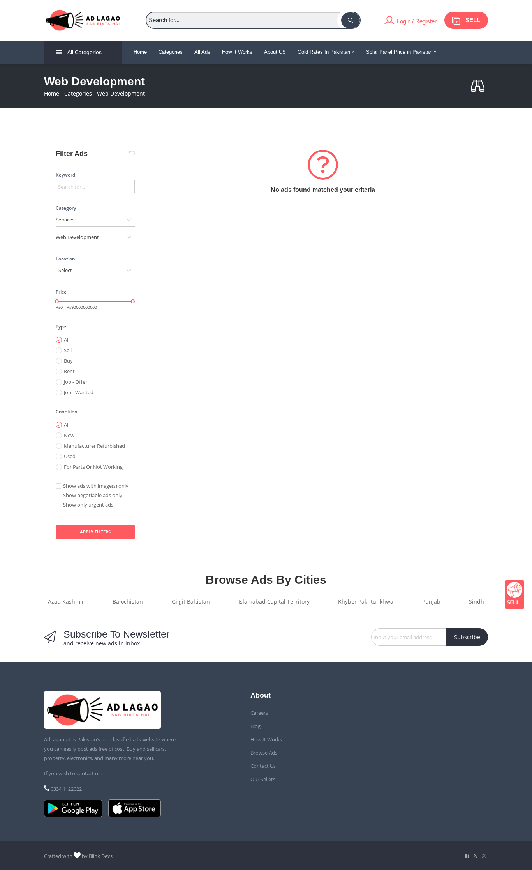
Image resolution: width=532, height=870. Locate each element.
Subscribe (467, 637)
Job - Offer (75, 381)
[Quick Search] (479, 86)
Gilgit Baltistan (191, 601)
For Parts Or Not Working (93, 466)
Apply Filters (95, 532)
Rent (69, 371)
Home (140, 52)
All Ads (202, 52)
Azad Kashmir (66, 601)
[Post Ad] (514, 594)
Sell (68, 350)
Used (70, 456)
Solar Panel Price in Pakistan (400, 52)
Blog (255, 726)
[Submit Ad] (466, 20)
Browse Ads (263, 752)
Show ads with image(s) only (96, 485)
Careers (259, 712)
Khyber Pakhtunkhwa (365, 601)
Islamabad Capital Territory (274, 601)
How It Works (237, 52)
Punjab (431, 601)
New (69, 435)
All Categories (84, 52)
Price (61, 292)
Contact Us (263, 765)
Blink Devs (101, 855)
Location (65, 258)
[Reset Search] (132, 153)
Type (61, 326)
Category (66, 208)
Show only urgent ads (88, 504)
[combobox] (95, 220)
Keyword (65, 175)
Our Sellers (262, 779)
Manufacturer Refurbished (94, 445)
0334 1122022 (66, 788)
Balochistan (128, 601)
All (66, 339)
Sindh (476, 601)
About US (275, 52)
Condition (67, 411)
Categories (171, 52)
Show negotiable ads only (92, 495)
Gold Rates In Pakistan (325, 52)
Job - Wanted (78, 392)
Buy (68, 360)
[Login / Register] (410, 20)
